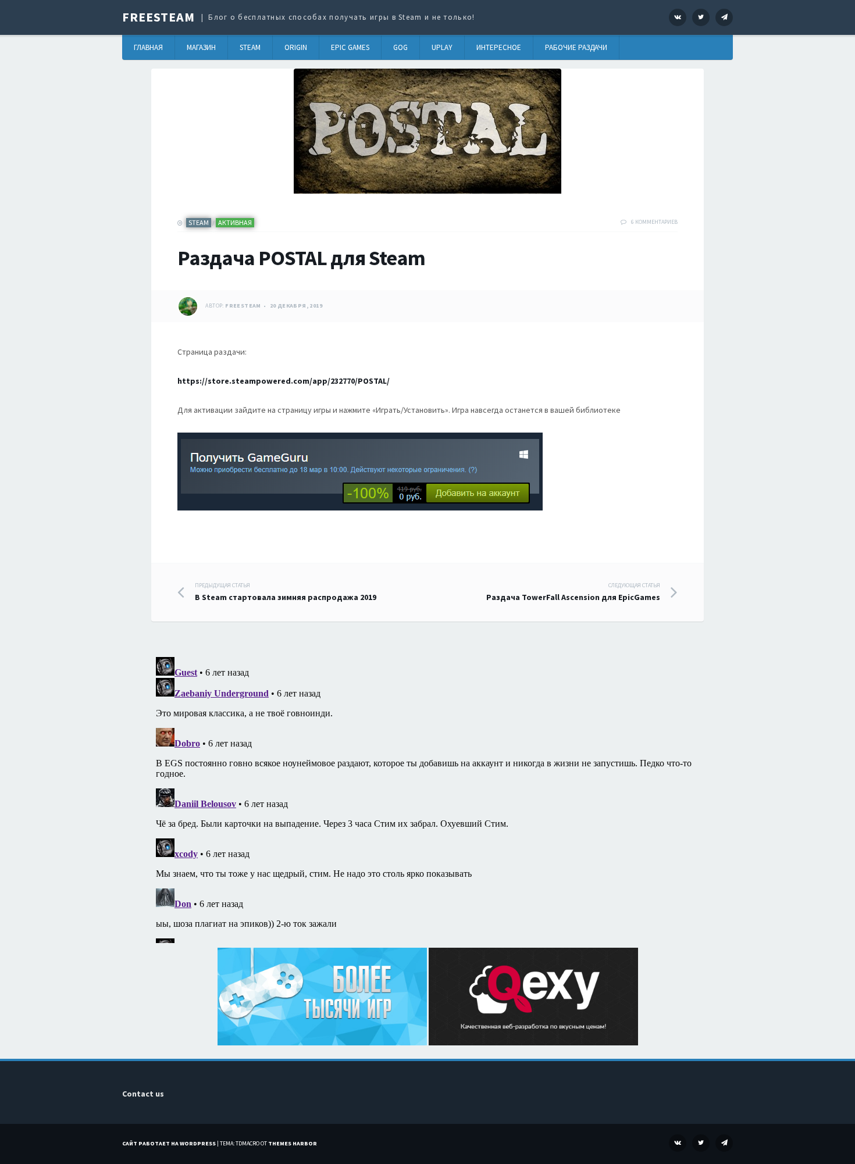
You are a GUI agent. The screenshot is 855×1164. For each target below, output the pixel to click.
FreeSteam (158, 17)
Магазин (201, 47)
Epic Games (350, 47)
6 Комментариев (654, 222)
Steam (250, 47)
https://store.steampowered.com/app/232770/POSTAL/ (283, 381)
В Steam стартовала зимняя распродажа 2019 (285, 591)
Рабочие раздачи (576, 47)
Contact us (143, 1093)
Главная (148, 47)
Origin (295, 47)
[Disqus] (427, 797)
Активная (235, 222)
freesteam (243, 305)
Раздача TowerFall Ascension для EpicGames (573, 591)
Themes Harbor (292, 1143)
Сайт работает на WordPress (169, 1143)
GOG (400, 47)
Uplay (442, 47)
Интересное (498, 47)
